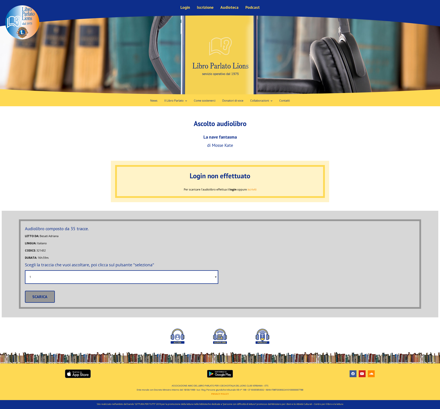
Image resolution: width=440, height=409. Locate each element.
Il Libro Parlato (174, 100)
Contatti (284, 100)
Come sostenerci (204, 100)
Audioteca (229, 7)
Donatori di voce (232, 100)
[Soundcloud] (371, 373)
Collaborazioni (259, 100)
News (153, 100)
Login (185, 7)
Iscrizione (205, 7)
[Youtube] (362, 373)
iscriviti (252, 189)
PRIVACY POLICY (220, 393)
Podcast (252, 7)
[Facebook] (353, 373)
